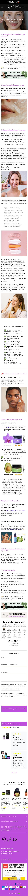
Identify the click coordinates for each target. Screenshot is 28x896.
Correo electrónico (9, 664)
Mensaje (4, 672)
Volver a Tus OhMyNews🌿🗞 (15, 709)
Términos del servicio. (8, 696)
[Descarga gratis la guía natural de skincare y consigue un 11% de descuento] (14, 78)
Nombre (4, 657)
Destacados (6, 859)
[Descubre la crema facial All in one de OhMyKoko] (14, 446)
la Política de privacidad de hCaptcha (16, 695)
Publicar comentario (11, 689)
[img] (6, 727)
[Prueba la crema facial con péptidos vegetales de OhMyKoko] (14, 476)
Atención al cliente (9, 816)
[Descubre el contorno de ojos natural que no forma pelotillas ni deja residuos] (14, 197)
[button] (4, 807)
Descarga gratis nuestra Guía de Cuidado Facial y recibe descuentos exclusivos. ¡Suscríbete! (13, 828)
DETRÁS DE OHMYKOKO (9, 821)
